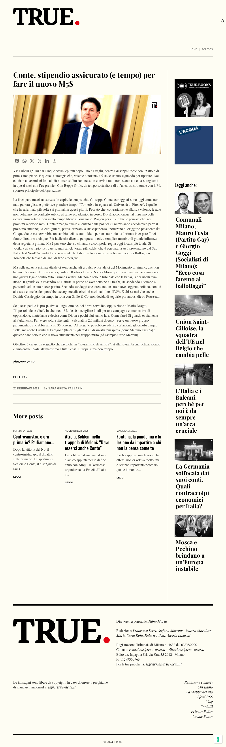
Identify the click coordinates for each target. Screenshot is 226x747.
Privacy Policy (202, 711)
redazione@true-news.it (147, 649)
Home (193, 49)
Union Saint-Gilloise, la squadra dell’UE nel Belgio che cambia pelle (192, 338)
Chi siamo (205, 687)
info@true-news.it (61, 687)
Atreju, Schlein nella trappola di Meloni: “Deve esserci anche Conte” (87, 442)
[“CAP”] (194, 145)
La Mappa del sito (199, 692)
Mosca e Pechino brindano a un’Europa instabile (190, 555)
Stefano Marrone (170, 630)
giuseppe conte (24, 361)
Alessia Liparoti (178, 635)
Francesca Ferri (144, 630)
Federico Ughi (155, 635)
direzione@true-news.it (186, 649)
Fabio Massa (158, 621)
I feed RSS (205, 696)
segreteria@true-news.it (164, 664)
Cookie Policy (202, 716)
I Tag (209, 701)
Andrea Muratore (198, 630)
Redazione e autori (199, 682)
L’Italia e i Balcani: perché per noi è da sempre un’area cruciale (190, 410)
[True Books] (194, 114)
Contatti (206, 706)
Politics (207, 49)
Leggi (17, 476)
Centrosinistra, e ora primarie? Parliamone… (33, 439)
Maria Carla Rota (129, 635)
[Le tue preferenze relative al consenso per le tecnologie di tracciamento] (218, 739)
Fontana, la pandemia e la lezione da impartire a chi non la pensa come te (139, 442)
